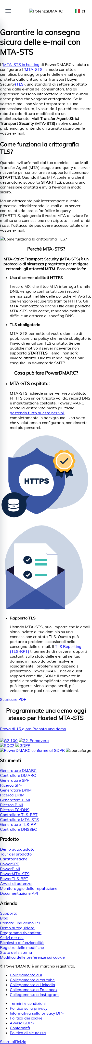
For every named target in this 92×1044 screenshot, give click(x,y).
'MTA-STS (33, 69)
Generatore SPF (14, 780)
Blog (4, 918)
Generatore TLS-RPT (19, 824)
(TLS (19, 84)
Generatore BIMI (15, 799)
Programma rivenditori (20, 932)
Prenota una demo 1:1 (20, 922)
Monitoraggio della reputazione (28, 888)
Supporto (8, 913)
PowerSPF (9, 863)
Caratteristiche (13, 858)
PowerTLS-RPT (14, 878)
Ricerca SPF (11, 785)
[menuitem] (51, 1003)
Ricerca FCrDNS (14, 809)
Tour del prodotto (16, 854)
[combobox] (80, 11)
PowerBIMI (10, 868)
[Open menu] (8, 11)
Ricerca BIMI (11, 804)
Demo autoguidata (17, 849)
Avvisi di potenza (16, 883)
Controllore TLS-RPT (19, 814)
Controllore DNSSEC (18, 829)
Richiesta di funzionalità (22, 942)
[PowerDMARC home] (46, 11)
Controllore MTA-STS (19, 819)
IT (83, 11)
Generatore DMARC (18, 770)
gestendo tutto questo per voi (37, 412)
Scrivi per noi (12, 937)
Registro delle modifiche (22, 947)
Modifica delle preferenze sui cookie (32, 957)
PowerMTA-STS (14, 873)
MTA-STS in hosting (21, 64)
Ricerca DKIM (12, 794)
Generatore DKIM (16, 790)
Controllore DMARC (18, 775)
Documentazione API (19, 893)
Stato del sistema (16, 952)
